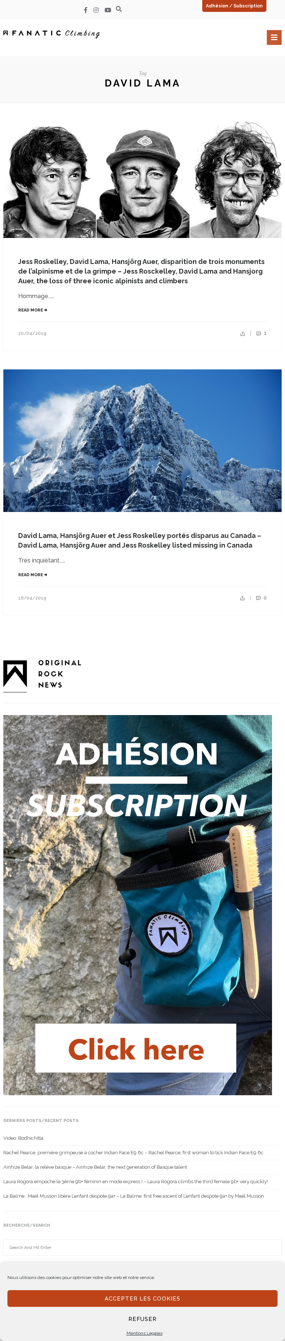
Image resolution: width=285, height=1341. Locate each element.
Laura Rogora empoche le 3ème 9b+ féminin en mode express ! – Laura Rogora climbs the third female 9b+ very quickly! (135, 1181)
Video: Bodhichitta (23, 1138)
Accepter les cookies (142, 1298)
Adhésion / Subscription (234, 6)
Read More (31, 310)
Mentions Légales (145, 1333)
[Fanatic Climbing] (51, 34)
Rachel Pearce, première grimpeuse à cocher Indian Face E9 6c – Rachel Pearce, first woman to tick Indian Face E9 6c (133, 1152)
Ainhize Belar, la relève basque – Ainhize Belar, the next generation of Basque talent (95, 1167)
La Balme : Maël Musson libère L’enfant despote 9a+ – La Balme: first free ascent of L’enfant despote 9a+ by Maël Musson (133, 1196)
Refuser (142, 1319)
